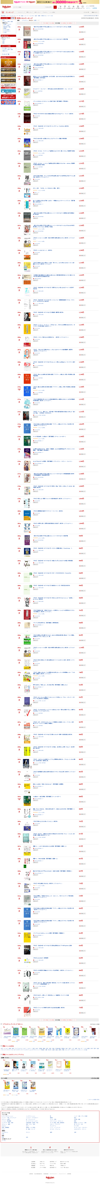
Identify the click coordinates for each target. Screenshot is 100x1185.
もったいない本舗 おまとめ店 (40, 700)
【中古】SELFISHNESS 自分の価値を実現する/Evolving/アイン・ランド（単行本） (53, 113)
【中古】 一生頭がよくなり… (58, 1037)
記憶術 (4, 28)
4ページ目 (50, 15)
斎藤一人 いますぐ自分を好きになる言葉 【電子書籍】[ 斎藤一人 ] (49, 846)
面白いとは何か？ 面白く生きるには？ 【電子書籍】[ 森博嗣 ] (48, 784)
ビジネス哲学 (6, 29)
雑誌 (57, 1049)
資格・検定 (11, 1048)
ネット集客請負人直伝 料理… (32, 1091)
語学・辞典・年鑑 (50, 1048)
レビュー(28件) (41, 427)
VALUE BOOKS (37, 115)
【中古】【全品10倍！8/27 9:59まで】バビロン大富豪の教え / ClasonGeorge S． (53, 548)
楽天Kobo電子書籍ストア (39, 103)
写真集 (42, 1049)
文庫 (3, 41)
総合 (3, 20)
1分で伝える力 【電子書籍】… (7, 1070)
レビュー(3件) (41, 613)
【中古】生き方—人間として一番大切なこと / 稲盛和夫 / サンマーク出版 (51, 995)
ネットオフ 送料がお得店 (39, 128)
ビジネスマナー (6, 31)
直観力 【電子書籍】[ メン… (15, 1070)
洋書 (63, 1049)
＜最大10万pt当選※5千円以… (7, 1037)
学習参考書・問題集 (60, 1048)
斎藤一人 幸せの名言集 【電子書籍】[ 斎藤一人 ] (45, 858)
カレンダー (67, 1049)
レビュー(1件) (41, 153)
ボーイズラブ (17, 1049)
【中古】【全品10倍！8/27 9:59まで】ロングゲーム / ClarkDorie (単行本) (51, 126)
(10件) (17, 1041)
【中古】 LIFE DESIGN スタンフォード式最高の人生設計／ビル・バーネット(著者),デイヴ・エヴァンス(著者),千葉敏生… (53, 722)
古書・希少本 (48, 1049)
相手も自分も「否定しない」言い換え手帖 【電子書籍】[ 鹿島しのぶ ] (50, 684)
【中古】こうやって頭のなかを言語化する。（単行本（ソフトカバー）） (51, 337)
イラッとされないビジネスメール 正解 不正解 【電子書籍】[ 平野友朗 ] (50, 101)
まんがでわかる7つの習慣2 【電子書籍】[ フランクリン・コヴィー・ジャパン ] (52, 461)
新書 (3, 42)
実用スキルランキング (25, 18)
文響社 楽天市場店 (38, 278)
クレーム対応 (6, 25)
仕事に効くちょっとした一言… (24, 1091)
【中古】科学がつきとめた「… (84, 1037)
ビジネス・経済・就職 (35, 15)
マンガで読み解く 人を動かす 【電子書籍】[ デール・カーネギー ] (49, 436)
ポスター (73, 1049)
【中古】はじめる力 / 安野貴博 (40, 958)
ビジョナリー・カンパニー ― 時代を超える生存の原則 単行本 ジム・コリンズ (52, 88)
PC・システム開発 (85, 1048)
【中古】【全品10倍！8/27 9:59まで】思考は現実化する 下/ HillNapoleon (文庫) (52, 945)
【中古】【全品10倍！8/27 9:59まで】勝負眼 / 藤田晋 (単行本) (48, 312)
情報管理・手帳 (6, 27)
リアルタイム (45, 12)
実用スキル (44, 15)
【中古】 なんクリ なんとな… (58, 1070)
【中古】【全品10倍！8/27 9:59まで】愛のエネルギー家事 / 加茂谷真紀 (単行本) (52, 734)
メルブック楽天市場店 (38, 91)
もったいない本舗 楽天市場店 (40, 415)
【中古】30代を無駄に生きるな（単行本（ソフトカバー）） (48, 883)
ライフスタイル (18, 1048)
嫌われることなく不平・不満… (15, 1091)
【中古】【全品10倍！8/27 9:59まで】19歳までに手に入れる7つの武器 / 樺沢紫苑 (53, 560)
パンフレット (80, 1049)
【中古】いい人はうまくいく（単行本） (43, 250)
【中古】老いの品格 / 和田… (93, 1037)
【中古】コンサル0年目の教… (67, 1037)
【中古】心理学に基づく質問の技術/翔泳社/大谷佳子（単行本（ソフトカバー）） (53, 523)
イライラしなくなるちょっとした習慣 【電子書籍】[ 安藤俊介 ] (48, 933)
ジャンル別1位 (52, 12)
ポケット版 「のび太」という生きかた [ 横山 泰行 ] (46, 188)
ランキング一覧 (5, 54)
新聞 (60, 1049)
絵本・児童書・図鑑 (40, 1048)
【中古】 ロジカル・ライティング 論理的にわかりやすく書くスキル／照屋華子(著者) (54, 151)
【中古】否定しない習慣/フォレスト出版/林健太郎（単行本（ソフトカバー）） (52, 498)
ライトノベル (10, 1049)
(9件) (34, 1041)
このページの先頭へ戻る (93, 1099)
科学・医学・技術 (95, 1048)
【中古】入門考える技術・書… (41, 1070)
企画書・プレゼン (7, 24)
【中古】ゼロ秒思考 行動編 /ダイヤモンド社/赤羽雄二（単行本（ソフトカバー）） (53, 970)
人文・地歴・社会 (76, 1048)
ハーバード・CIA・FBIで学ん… (32, 1070)
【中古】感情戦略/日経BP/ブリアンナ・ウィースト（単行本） (48, 511)
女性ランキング (37, 12)
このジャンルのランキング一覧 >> (91, 15)
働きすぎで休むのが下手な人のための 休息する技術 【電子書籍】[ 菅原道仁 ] (52, 871)
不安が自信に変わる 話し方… (67, 1070)
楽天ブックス (37, 192)
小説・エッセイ (4, 1048)
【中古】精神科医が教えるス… (76, 1037)
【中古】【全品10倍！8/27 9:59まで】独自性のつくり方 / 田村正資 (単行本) (51, 585)
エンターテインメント (35, 1049)
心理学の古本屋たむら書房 (39, 997)
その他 (4, 32)
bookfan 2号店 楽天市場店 (39, 43)
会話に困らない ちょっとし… (7, 1091)
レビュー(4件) (41, 241)
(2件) (86, 1041)
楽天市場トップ (4, 15)
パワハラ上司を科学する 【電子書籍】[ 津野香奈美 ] (46, 622)
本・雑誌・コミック (23, 15)
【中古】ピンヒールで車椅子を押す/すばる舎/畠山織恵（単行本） (49, 1007)
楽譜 (53, 1049)
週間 (35, 20)
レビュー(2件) (41, 41)
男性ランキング (30, 12)
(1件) (42, 1041)
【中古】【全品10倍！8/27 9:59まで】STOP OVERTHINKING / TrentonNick (52, 573)
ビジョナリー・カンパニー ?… (50, 1070)
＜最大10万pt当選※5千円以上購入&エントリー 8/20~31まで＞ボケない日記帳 (52, 26)
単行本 (3, 39)
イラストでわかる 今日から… (24, 1070)
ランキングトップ (21, 12)
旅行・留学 (68, 1048)
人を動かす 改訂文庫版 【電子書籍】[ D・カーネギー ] (47, 796)
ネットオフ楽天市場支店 (39, 365)
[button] (65, 7)
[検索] (55, 7)
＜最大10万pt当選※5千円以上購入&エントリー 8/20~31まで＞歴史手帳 (50, 39)
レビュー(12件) (41, 190)
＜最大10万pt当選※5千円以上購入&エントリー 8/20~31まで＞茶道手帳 (50, 535)
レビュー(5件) (41, 676)
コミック (4, 1049)
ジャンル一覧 (86, 12)
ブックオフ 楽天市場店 (39, 155)
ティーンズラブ (24, 1049)
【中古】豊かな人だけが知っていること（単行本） (45, 821)
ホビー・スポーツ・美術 (29, 1048)
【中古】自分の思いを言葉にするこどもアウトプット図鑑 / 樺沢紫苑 (50, 138)
